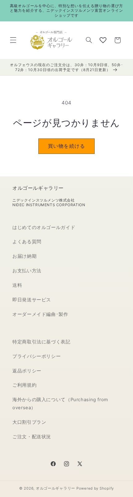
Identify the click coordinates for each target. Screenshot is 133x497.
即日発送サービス (31, 300)
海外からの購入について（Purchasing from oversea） (60, 403)
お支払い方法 (26, 271)
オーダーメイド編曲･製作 (40, 314)
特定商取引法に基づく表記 (41, 342)
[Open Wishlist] (103, 40)
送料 (17, 285)
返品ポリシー (26, 371)
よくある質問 (26, 241)
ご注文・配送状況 (31, 437)
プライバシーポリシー (36, 356)
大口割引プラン (29, 422)
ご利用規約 (24, 385)
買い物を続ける (66, 146)
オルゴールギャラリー (55, 488)
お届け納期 (24, 256)
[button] (13, 40)
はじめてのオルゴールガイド (43, 227)
